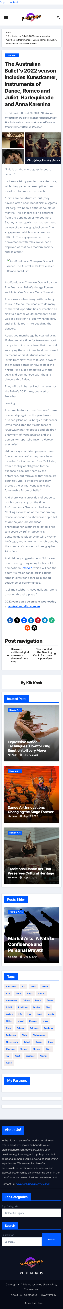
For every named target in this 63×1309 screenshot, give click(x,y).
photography (12, 1042)
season (38, 127)
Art (23, 986)
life (20, 1014)
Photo (24, 1035)
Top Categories (11, 1206)
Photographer (39, 1035)
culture (26, 1000)
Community (11, 1000)
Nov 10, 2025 (30, 754)
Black (18, 993)
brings (29, 993)
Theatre (36, 1049)
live (29, 1014)
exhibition (22, 1007)
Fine (48, 1007)
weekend (30, 1056)
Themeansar (31, 1289)
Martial (51, 1014)
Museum (33, 1021)
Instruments (26, 122)
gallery (9, 1014)
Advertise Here (33, 1303)
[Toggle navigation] (5, 17)
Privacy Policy (48, 1295)
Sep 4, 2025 (30, 877)
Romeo (27, 127)
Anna (50, 113)
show (50, 1042)
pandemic (48, 1028)
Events (50, 1000)
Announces (11, 986)
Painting (20, 1028)
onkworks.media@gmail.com (32, 1184)
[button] (31, 268)
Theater (23, 1049)
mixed (21, 1021)
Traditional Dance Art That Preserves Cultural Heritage (31, 871)
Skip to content (9, 2)
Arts (8, 993)
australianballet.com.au (24, 606)
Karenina (50, 122)
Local (39, 1014)
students (10, 1049)
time (48, 1049)
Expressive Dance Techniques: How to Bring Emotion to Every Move (29, 746)
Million (9, 1021)
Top (8, 1056)
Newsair (49, 1284)
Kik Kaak (13, 113)
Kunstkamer (14, 127)
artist (33, 986)
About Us (16, 1295)
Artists (45, 986)
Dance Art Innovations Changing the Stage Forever (31, 809)
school (27, 1042)
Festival (36, 1007)
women (43, 1056)
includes (12, 122)
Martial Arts (16, 911)
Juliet (39, 122)
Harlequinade (49, 117)
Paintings (34, 1028)
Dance (35, 117)
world (9, 1063)
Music (45, 1021)
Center (41, 993)
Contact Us (30, 1295)
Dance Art (12, 55)
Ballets (25, 117)
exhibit (9, 1007)
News (8, 1028)
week (17, 1056)
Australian (12, 117)
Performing (11, 1035)
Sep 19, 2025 (30, 816)
